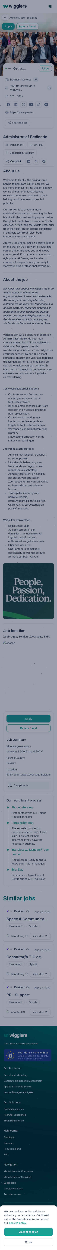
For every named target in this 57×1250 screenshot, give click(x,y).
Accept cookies (28, 1231)
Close (28, 1242)
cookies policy (17, 1223)
